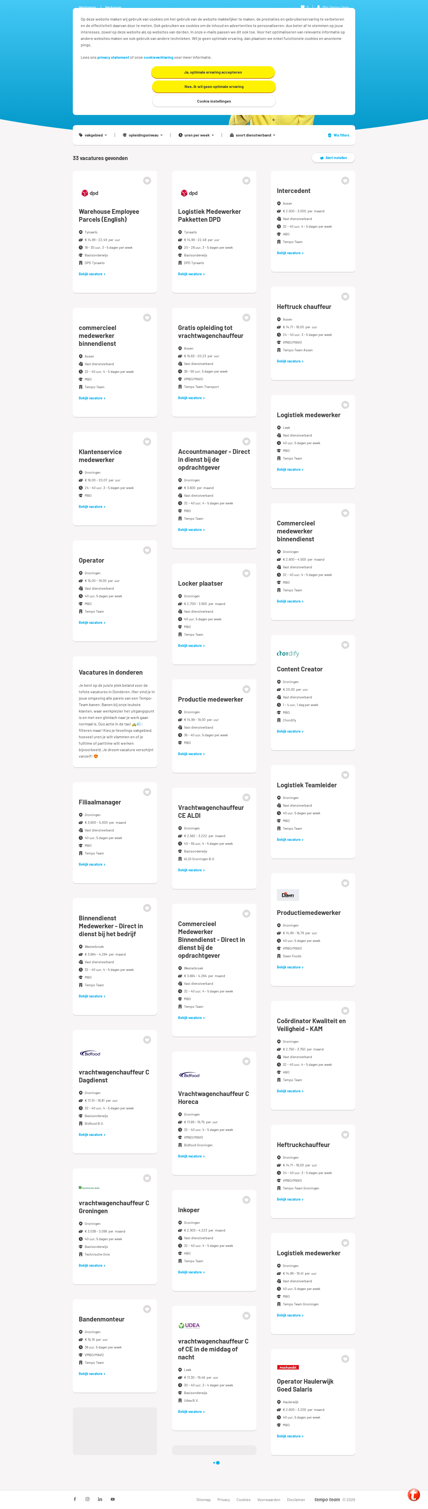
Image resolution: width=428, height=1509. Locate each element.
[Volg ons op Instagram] (87, 1499)
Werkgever (113, 7)
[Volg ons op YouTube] (113, 1499)
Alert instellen (336, 158)
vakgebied (94, 135)
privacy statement (113, 57)
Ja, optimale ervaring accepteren (213, 72)
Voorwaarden (268, 1499)
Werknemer (87, 7)
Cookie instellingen (214, 101)
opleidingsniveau (144, 135)
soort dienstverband (253, 135)
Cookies (244, 1499)
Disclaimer (296, 1499)
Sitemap (203, 1499)
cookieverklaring (158, 57)
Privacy (223, 1499)
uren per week (197, 135)
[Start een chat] (414, 1495)
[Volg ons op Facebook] (75, 1499)
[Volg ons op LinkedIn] (100, 1499)
